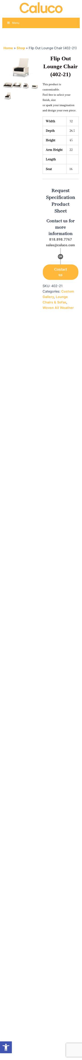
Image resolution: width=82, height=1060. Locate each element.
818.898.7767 (60, 239)
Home (8, 48)
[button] (6, 1047)
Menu (15, 22)
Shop (21, 48)
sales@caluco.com (60, 245)
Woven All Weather (58, 308)
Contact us (60, 272)
